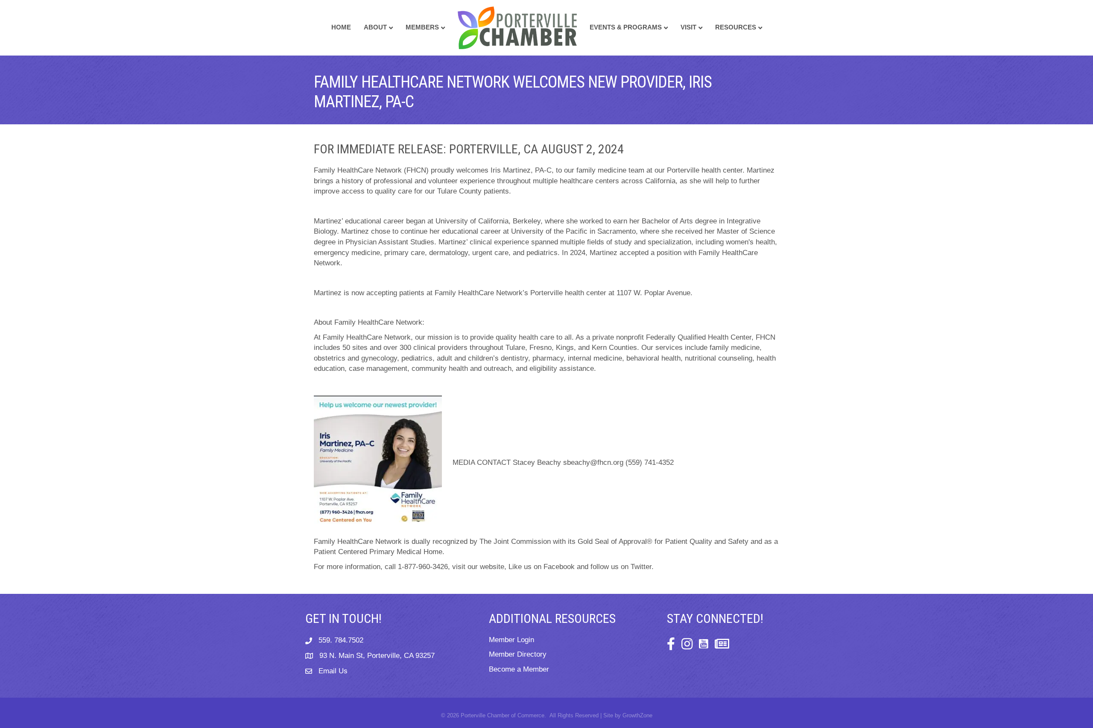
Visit (688, 27)
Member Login (511, 640)
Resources (735, 27)
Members (422, 27)
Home (341, 27)
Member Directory (517, 654)
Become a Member (519, 669)
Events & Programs (626, 27)
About (375, 27)
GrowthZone (637, 715)
